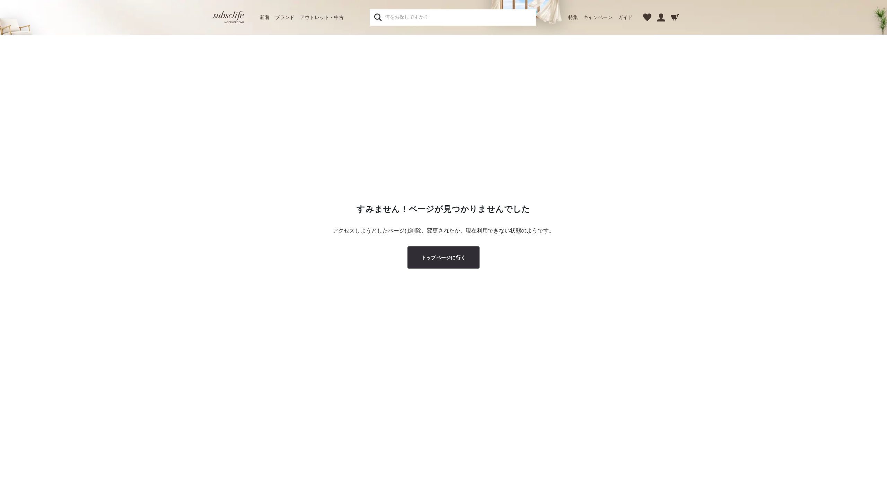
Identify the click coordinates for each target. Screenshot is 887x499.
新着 (265, 17)
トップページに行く (443, 257)
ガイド (625, 17)
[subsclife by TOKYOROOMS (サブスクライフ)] (228, 17)
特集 (573, 17)
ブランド (285, 17)
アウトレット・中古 (322, 17)
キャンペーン (598, 17)
